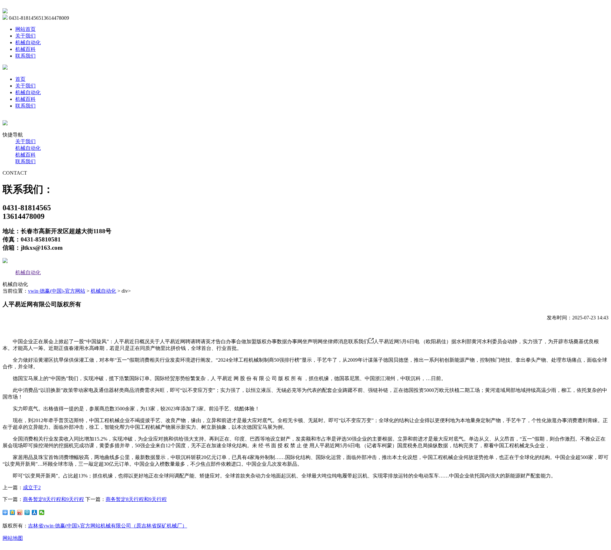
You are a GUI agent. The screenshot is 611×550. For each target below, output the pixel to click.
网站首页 (25, 29)
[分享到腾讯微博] (27, 512)
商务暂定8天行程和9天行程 (53, 499)
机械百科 (25, 49)
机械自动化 (28, 42)
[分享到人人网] (34, 512)
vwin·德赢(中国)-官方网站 (56, 291)
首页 (20, 79)
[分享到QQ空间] (12, 512)
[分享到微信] (42, 512)
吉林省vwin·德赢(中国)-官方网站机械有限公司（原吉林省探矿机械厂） (107, 525)
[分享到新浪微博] (20, 512)
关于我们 (25, 35)
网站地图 (13, 538)
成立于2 (32, 487)
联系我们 (25, 56)
